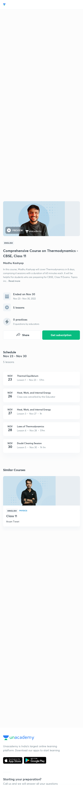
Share (25, 335)
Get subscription (61, 335)
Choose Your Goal (20, 4)
